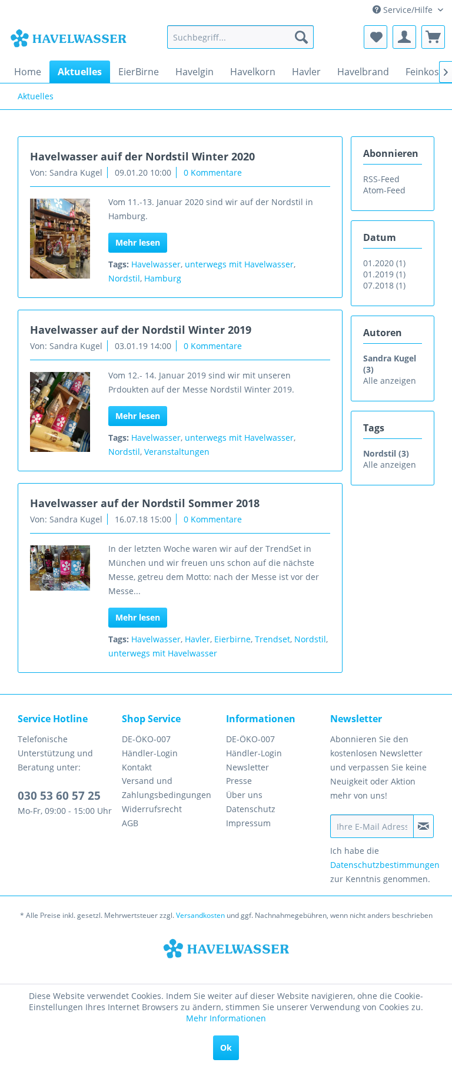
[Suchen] (301, 37)
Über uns (244, 794)
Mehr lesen (137, 242)
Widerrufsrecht (152, 808)
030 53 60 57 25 (59, 795)
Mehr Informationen (226, 1018)
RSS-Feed (381, 179)
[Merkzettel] (375, 37)
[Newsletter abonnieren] (423, 826)
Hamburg (162, 278)
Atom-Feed (384, 190)
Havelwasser (156, 264)
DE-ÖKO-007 (146, 739)
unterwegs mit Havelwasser (239, 264)
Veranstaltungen (177, 451)
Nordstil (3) (386, 453)
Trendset (272, 639)
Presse (239, 780)
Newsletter (247, 767)
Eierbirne (232, 639)
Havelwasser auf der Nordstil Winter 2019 (140, 330)
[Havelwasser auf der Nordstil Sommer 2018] (60, 568)
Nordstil (124, 278)
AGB (130, 823)
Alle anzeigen (389, 380)
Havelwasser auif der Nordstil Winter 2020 (142, 156)
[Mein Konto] (404, 37)
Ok (226, 1047)
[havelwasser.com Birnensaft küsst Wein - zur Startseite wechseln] (68, 40)
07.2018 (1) (384, 285)
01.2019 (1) (384, 274)
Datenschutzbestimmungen (385, 864)
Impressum (248, 823)
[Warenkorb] (433, 37)
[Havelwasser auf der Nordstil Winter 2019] (60, 412)
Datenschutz (250, 808)
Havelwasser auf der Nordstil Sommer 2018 (145, 503)
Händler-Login (150, 753)
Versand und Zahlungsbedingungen (166, 787)
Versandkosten (200, 915)
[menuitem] (240, 37)
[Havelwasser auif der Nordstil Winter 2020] (60, 239)
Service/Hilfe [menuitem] (408, 9)
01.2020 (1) (384, 263)
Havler (197, 639)
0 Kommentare (213, 172)
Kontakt (137, 767)
